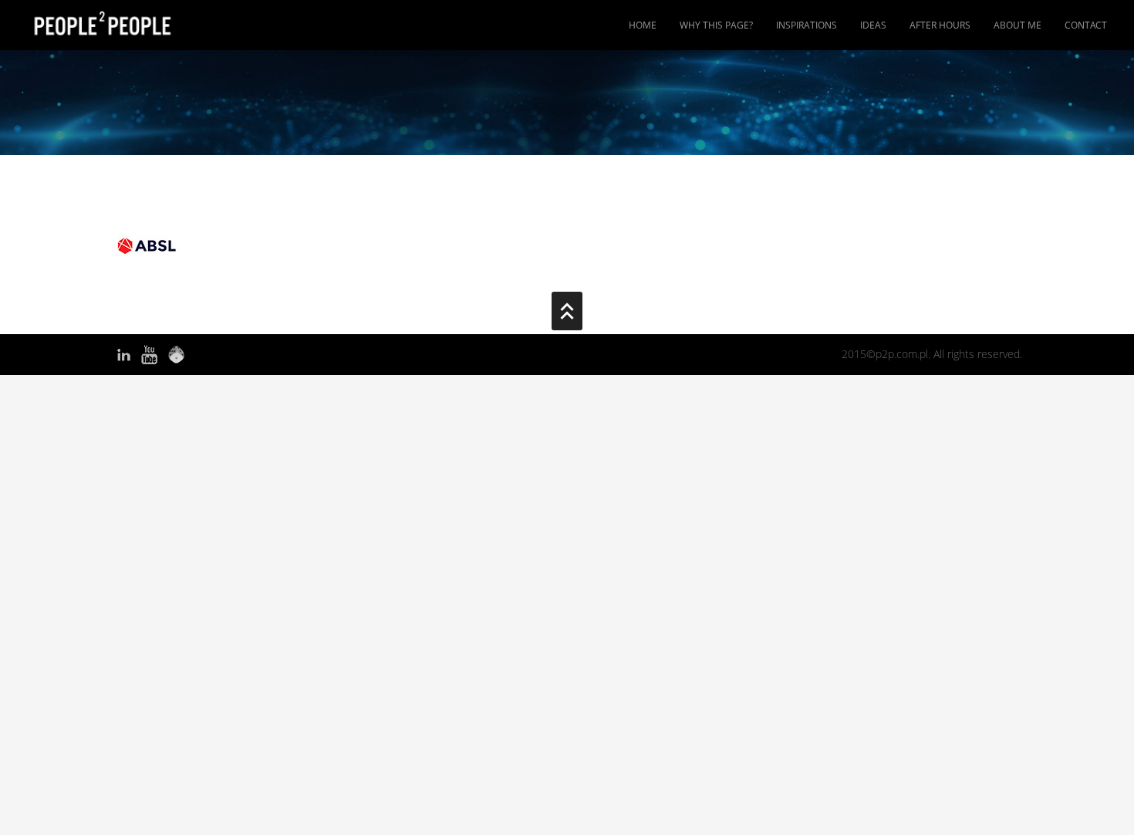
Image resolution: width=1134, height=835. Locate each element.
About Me (1017, 25)
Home (642, 25)
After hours (940, 25)
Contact (1086, 25)
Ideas (873, 25)
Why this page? (716, 25)
